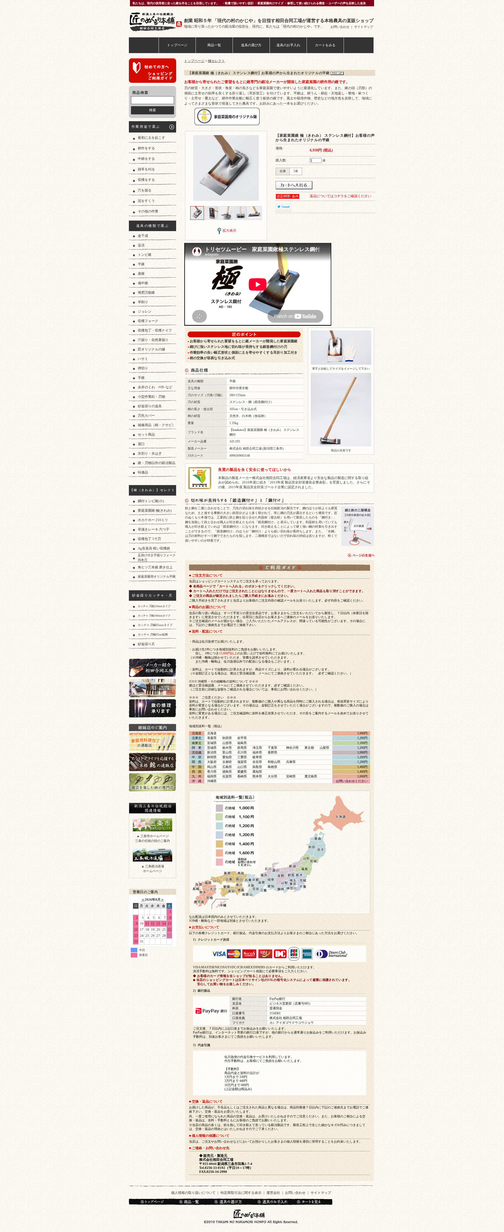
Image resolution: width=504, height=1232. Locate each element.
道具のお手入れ (288, 45)
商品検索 (140, 93)
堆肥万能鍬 (146, 292)
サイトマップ (363, 27)
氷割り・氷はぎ (150, 453)
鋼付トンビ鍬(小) (151, 501)
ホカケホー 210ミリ (153, 520)
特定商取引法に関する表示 (240, 1193)
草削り (143, 302)
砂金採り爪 (146, 644)
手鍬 (141, 378)
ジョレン (144, 311)
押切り (143, 368)
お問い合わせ (340, 27)
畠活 (141, 245)
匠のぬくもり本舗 (156, 21)
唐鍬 (141, 274)
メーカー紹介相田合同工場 (152, 667)
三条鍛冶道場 (152, 855)
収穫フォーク (148, 321)
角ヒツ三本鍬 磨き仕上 (155, 567)
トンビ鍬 (144, 255)
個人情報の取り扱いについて (193, 1193)
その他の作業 (148, 211)
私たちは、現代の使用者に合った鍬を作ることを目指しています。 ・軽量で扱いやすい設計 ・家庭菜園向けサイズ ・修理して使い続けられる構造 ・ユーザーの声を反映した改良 (249, 3)
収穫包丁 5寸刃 (149, 539)
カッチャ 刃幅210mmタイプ (154, 606)
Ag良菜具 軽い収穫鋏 (154, 548)
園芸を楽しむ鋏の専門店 (152, 782)
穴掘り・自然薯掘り (153, 340)
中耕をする (146, 159)
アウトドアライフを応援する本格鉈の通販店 (152, 761)
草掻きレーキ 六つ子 (153, 529)
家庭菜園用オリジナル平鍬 (157, 576)
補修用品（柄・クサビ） (156, 425)
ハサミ (143, 359)
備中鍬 (143, 283)
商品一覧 (214, 45)
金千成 (143, 236)
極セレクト (216, 61)
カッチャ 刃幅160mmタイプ (154, 615)
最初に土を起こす (151, 138)
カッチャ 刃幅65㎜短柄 (153, 634)
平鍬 (141, 264)
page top (361, 555)
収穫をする (146, 180)
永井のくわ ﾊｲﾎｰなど (155, 387)
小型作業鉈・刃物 (151, 397)
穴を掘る (144, 190)
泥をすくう (146, 201)
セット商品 (146, 434)
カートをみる (325, 45)
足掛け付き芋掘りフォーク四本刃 (157, 558)
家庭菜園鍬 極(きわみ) (154, 510)
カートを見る (312, 1202)
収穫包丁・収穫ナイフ (155, 330)
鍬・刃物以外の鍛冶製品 (156, 463)
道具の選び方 (251, 45)
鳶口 (141, 444)
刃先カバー (146, 416)
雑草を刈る (146, 169)
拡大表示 (229, 230)
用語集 (152, 688)
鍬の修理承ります (152, 708)
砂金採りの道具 (150, 406)
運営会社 (273, 1193)
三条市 (152, 824)
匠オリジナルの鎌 (151, 349)
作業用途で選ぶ (146, 127)
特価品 (143, 472)
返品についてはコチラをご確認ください (340, 196)
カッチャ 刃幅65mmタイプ (155, 625)
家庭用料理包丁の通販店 (152, 741)
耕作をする (146, 148)
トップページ (177, 45)
